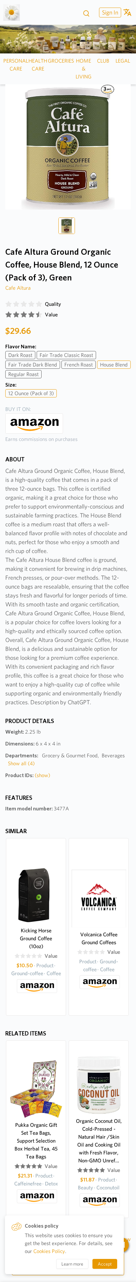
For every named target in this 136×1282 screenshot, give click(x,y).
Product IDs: (27, 775)
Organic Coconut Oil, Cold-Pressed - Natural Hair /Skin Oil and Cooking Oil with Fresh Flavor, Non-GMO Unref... (99, 1141)
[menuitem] (109, 12)
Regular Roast (23, 374)
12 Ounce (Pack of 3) (31, 393)
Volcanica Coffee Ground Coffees (99, 938)
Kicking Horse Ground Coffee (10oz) (36, 938)
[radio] (8, 304)
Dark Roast (20, 355)
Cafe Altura (18, 287)
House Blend (114, 364)
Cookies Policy (49, 1251)
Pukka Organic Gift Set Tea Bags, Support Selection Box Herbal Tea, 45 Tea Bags (36, 1141)
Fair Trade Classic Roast (66, 355)
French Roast (78, 364)
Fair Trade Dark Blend (32, 364)
